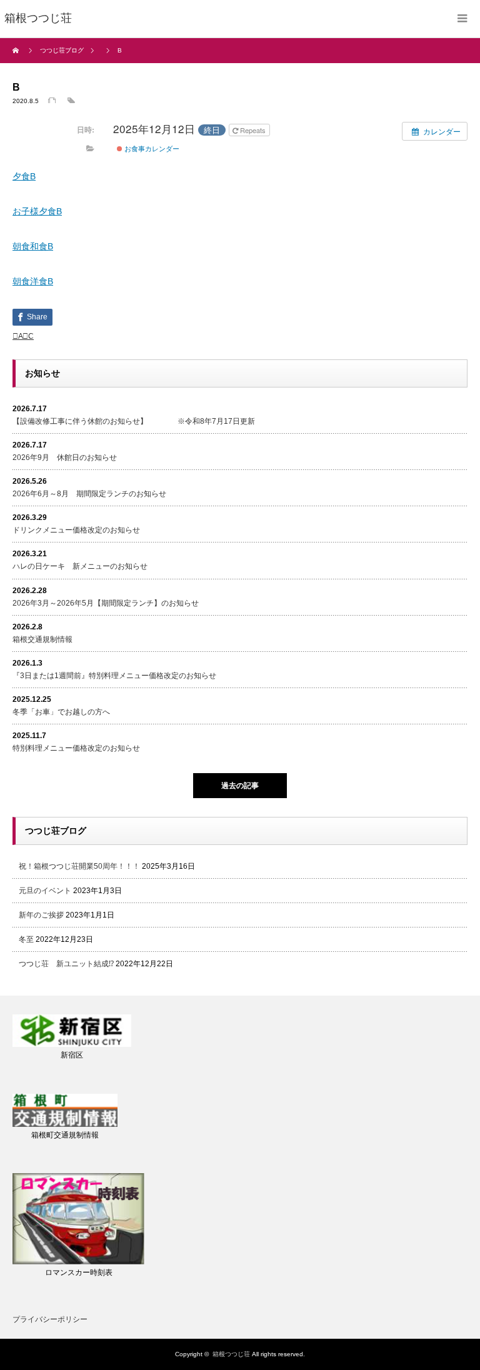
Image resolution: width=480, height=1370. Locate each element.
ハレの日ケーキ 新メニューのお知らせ (80, 566)
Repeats (253, 130)
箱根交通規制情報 (42, 639)
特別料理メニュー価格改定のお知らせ (76, 748)
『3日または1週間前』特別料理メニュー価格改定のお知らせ (114, 675)
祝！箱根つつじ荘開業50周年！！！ (79, 866)
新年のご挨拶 (41, 915)
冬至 (26, 939)
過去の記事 (240, 785)
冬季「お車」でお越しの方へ (61, 712)
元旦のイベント (45, 890)
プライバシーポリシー (50, 1319)
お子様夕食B (37, 211)
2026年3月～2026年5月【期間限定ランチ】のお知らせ (105, 603)
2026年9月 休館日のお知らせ (64, 457)
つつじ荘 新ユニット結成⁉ (66, 963)
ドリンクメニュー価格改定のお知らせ (76, 530)
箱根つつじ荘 (231, 1354)
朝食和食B (32, 246)
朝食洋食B (32, 281)
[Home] (17, 51)
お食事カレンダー (150, 148)
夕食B (24, 176)
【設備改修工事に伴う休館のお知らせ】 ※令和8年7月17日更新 (133, 421)
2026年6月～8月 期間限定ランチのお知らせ (89, 493)
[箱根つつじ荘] (38, 19)
